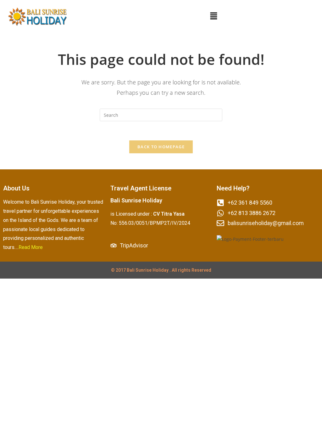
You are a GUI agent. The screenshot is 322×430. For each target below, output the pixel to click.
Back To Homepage (161, 147)
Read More (31, 247)
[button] (213, 16)
